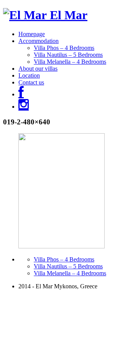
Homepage (31, 34)
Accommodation (38, 41)
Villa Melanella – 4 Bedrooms (70, 61)
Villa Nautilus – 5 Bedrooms (68, 54)
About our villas (38, 68)
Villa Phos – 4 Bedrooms (64, 48)
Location (29, 75)
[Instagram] (23, 106)
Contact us (31, 82)
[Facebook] (21, 94)
